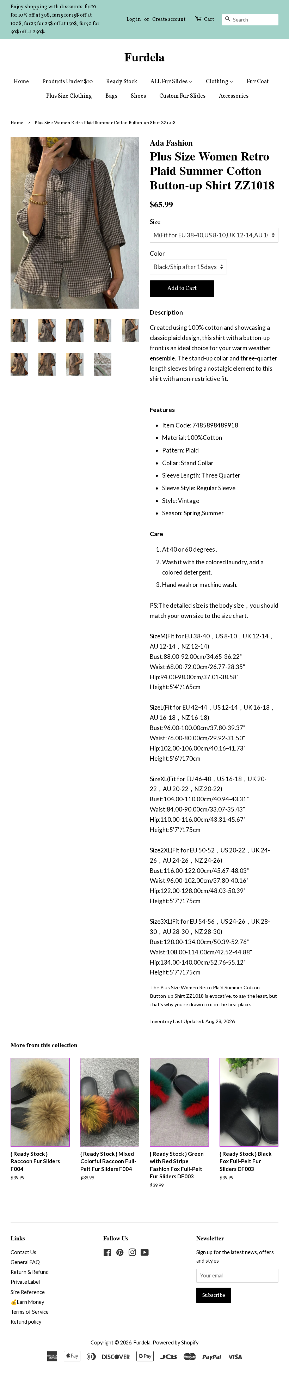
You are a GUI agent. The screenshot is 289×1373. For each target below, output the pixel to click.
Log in (134, 19)
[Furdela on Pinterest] (120, 1254)
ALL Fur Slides (169, 82)
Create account (168, 19)
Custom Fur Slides (182, 96)
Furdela (144, 57)
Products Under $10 (67, 82)
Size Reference (28, 1292)
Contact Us (23, 1252)
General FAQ (25, 1262)
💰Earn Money (27, 1302)
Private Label (25, 1282)
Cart (209, 19)
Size (155, 221)
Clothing (217, 82)
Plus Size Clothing (69, 96)
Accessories (233, 96)
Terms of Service (30, 1312)
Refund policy (26, 1322)
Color (157, 253)
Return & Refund (30, 1272)
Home (21, 82)
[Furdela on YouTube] (145, 1254)
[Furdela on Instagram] (132, 1254)
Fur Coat (258, 82)
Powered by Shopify (175, 1342)
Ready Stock (121, 82)
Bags (111, 96)
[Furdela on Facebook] (107, 1254)
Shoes (138, 96)
